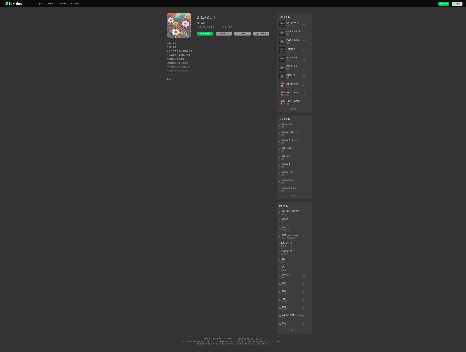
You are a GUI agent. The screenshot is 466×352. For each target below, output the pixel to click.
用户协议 (50, 4)
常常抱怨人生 (286, 124)
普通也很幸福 (286, 148)
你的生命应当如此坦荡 (290, 140)
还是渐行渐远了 (292, 66)
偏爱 (284, 283)
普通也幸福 (285, 156)
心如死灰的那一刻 (293, 31)
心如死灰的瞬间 (292, 22)
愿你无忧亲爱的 (292, 92)
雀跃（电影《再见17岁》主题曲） (291, 211)
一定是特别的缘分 (293, 101)
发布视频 (457, 4)
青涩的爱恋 (285, 164)
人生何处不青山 (287, 180)
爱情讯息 (285, 219)
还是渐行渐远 (291, 75)
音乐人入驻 (75, 4)
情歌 (284, 307)
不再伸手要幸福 (292, 40)
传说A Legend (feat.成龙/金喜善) (291, 235)
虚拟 (283, 259)
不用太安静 (290, 49)
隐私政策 (62, 4)
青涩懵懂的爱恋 (287, 172)
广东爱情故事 (286, 251)
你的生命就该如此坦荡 (290, 132)
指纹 (283, 267)
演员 (284, 299)
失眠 (283, 227)
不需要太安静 (291, 57)
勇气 (284, 291)
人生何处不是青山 (288, 188)
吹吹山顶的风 (286, 243)
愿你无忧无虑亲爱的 (294, 84)
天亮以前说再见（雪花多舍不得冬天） (292, 315)
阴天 (284, 323)
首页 (40, 4)
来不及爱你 (285, 275)
